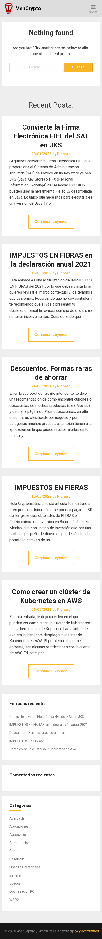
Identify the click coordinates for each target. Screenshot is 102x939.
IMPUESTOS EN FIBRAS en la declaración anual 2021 (48, 725)
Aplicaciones (18, 826)
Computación (19, 843)
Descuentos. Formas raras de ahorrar (37, 733)
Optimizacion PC (21, 891)
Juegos (15, 883)
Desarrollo (17, 859)
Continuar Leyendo (51, 221)
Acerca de (17, 818)
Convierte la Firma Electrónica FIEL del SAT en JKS (51, 136)
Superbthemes (86, 931)
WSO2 (14, 900)
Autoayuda (17, 835)
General (15, 875)
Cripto (14, 851)
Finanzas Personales (25, 867)
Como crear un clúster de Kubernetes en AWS (43, 749)
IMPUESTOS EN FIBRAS (51, 488)
